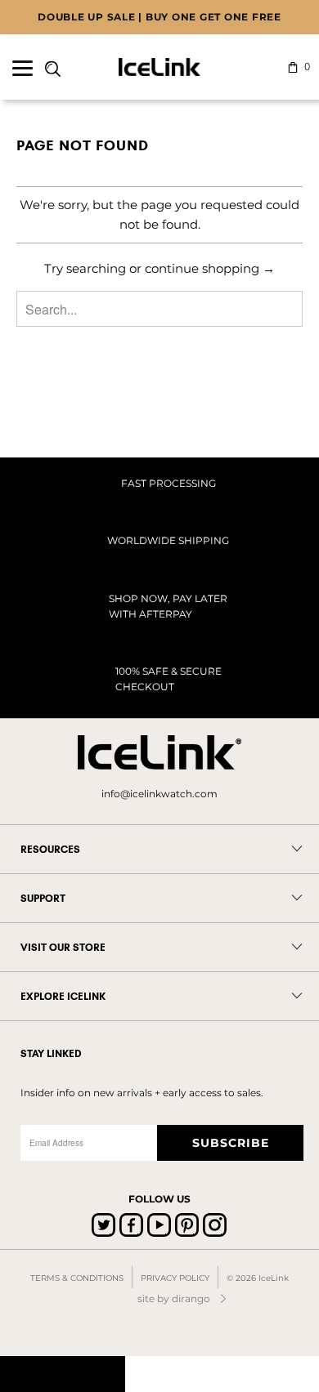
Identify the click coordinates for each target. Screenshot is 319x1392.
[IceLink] (160, 67)
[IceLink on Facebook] (131, 1225)
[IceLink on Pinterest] (187, 1225)
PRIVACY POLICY (175, 1278)
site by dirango (173, 1298)
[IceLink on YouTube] (159, 1225)
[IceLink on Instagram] (215, 1225)
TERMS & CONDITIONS (77, 1278)
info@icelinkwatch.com (159, 793)
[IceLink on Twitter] (103, 1225)
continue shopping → (210, 268)
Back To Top (62, 1374)
